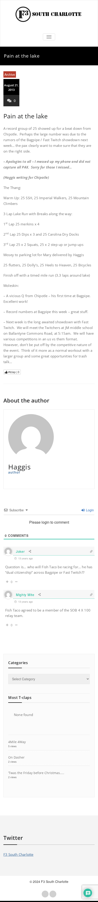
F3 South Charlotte (18, 854)
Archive (9, 74)
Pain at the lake (25, 116)
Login (89, 510)
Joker (20, 551)
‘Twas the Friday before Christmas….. (36, 773)
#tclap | (13, 372)
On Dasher (16, 757)
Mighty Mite (25, 594)
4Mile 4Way (17, 742)
